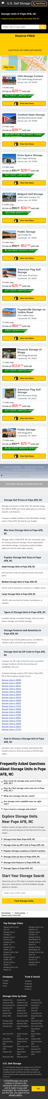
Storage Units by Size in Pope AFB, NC (22, 857)
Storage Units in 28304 (11, 692)
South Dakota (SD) (8, 1048)
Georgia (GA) (7, 1008)
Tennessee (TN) (23, 1046)
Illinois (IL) (6, 1011)
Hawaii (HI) (21, 1008)
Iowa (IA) (34, 1011)
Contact (5, 981)
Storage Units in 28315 (11, 726)
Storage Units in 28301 (11, 703)
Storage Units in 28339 (11, 724)
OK (38, 1089)
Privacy (5, 983)
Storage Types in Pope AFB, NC (18, 868)
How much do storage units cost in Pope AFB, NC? (22, 782)
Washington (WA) (21, 1053)
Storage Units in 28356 (11, 709)
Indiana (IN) (21, 1011)
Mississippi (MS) (37, 1021)
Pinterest (28, 989)
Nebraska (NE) (36, 1024)
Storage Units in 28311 (11, 686)
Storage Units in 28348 (11, 712)
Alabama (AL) (8, 1000)
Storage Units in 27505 (11, 715)
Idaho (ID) (34, 1008)
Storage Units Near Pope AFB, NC (19, 839)
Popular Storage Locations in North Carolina (24, 851)
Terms (5, 986)
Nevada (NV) (7, 1026)
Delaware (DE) (22, 1005)
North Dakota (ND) (36, 1035)
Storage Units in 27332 (11, 706)
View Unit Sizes (27, 103)
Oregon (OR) (35, 1039)
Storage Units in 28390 (11, 680)
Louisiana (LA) (36, 1013)
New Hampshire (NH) (23, 1027)
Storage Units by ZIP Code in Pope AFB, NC (24, 845)
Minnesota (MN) (23, 1021)
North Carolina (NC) (22, 1035)
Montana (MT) (22, 1024)
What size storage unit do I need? (19, 796)
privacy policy (15, 1095)
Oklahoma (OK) (22, 1039)
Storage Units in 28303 (11, 683)
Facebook (28, 984)
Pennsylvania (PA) (8, 1043)
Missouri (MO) (8, 1024)
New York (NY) (8, 1034)
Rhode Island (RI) (22, 1043)
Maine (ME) (7, 1016)
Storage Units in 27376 (11, 729)
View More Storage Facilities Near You (24, 484)
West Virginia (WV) (36, 1053)
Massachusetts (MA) (36, 1017)
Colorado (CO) (36, 1003)
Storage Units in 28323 (11, 695)
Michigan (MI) (8, 1021)
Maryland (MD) (22, 1016)
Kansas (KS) (7, 1013)
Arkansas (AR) (8, 1003)
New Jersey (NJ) (37, 1026)
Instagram (28, 986)
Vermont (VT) (36, 1049)
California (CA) (22, 1003)
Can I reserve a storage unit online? (20, 809)
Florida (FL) (35, 1005)
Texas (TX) (35, 1046)
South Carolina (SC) (36, 1043)
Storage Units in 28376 (11, 697)
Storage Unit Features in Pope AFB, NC (22, 862)
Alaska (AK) (21, 1000)
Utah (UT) (20, 1049)
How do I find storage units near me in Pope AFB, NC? (24, 789)
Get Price (40, 3)
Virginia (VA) (7, 1052)
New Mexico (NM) (35, 1030)
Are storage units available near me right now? (22, 802)
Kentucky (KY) (22, 1013)
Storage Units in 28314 (11, 689)
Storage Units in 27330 (11, 721)
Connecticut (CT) (9, 1005)
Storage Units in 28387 (11, 718)
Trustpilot (28, 981)
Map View (9, 67)
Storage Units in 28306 (11, 700)
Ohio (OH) (6, 1039)
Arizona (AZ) (35, 1000)
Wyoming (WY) (22, 1057)
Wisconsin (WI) (8, 1057)
